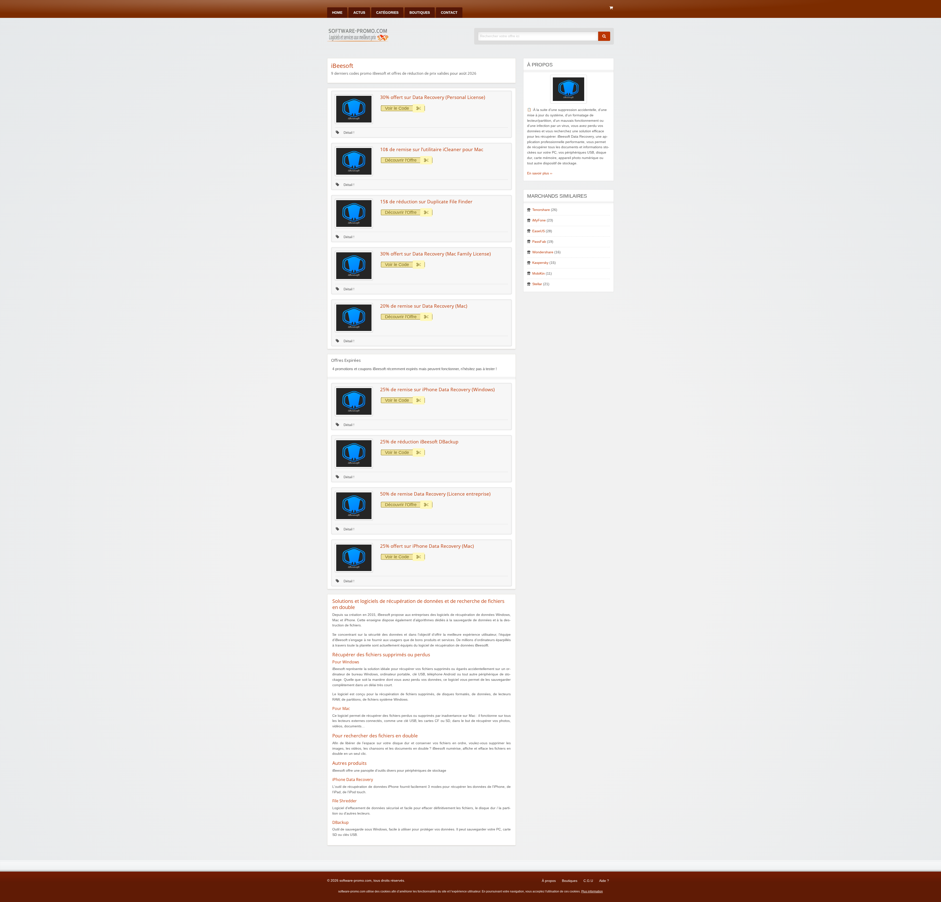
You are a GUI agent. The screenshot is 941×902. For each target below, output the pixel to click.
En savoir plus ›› (539, 173)
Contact (449, 12)
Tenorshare (541, 210)
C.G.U (588, 881)
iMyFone (539, 220)
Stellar (537, 284)
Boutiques (419, 12)
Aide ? (604, 881)
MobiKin (538, 273)
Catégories (387, 12)
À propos (549, 881)
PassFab (539, 242)
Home (337, 12)
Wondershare (542, 252)
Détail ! (348, 132)
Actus (359, 12)
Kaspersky (540, 263)
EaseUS (538, 231)
